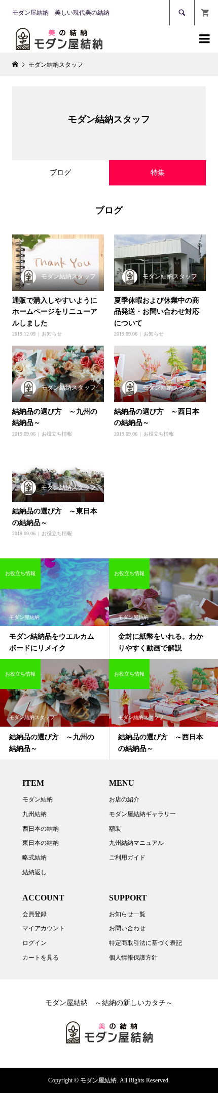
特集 (158, 172)
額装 (115, 828)
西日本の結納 (40, 828)
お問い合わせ (127, 928)
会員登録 (34, 914)
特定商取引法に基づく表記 (145, 942)
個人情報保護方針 (133, 957)
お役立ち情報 (57, 434)
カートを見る (40, 957)
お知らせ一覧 (127, 914)
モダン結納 (37, 799)
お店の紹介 (124, 799)
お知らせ (52, 334)
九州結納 (34, 814)
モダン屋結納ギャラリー (142, 814)
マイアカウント (43, 928)
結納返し (34, 872)
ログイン (34, 942)
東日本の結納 (40, 842)
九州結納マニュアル (136, 842)
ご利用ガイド (127, 857)
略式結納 (34, 857)
